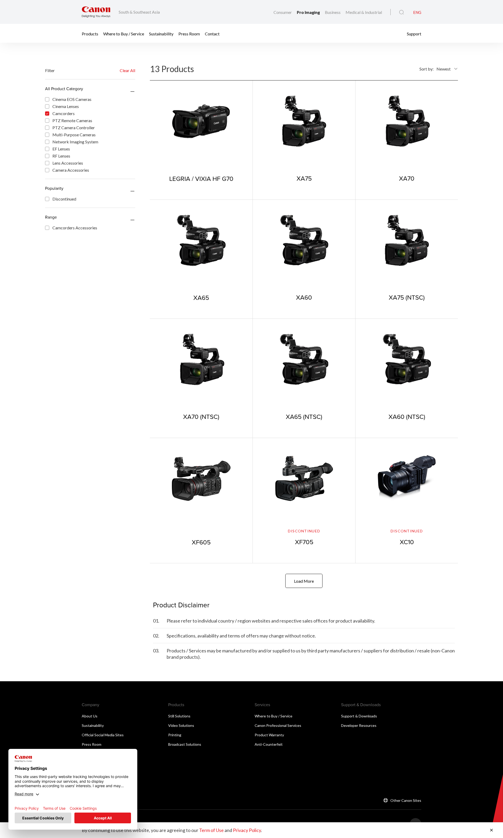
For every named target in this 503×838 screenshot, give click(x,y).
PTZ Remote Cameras (72, 120)
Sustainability (161, 33)
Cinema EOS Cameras (71, 99)
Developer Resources (358, 725)
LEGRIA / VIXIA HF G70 (201, 178)
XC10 (407, 541)
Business (333, 12)
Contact (212, 33)
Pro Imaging (309, 12)
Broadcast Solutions (184, 744)
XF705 (304, 541)
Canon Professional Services (278, 725)
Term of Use (211, 830)
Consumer (283, 12)
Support (414, 33)
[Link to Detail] (201, 139)
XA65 (201, 297)
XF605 (201, 542)
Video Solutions (181, 725)
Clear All (127, 70)
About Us (89, 716)
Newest (443, 68)
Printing (174, 735)
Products (90, 33)
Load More (304, 581)
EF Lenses (61, 148)
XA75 (304, 178)
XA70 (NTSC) (201, 416)
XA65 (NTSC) (304, 416)
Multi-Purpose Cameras (74, 134)
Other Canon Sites (405, 800)
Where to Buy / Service (123, 33)
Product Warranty (269, 735)
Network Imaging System (75, 141)
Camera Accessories (70, 169)
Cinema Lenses (65, 106)
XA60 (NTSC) (407, 416)
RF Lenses (61, 155)
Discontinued (64, 198)
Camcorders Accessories (74, 227)
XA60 (304, 297)
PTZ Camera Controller (73, 127)
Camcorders (63, 113)
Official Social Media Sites (103, 735)
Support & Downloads (359, 716)
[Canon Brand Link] (96, 12)
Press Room (189, 33)
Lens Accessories (67, 162)
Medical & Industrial (364, 12)
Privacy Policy (247, 830)
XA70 (406, 178)
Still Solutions (179, 716)
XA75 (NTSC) (407, 297)
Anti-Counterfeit (269, 744)
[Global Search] (401, 12)
